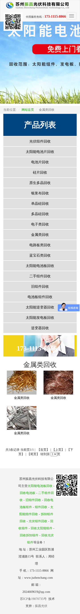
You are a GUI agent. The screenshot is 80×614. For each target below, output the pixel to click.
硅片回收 (40, 172)
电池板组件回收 (40, 297)
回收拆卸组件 (29, 535)
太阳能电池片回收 (40, 152)
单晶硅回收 (40, 203)
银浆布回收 (40, 193)
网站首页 (28, 109)
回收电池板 (27, 493)
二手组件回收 (40, 276)
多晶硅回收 (40, 214)
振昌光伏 (41, 606)
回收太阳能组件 (41, 528)
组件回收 (41, 507)
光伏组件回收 (40, 141)
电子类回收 (40, 224)
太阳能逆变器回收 (40, 307)
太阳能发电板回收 (40, 317)
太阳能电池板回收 (40, 266)
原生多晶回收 (40, 183)
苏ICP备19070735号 (34, 599)
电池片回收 (40, 162)
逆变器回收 (40, 328)
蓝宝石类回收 (40, 255)
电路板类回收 (40, 245)
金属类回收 (40, 235)
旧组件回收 (40, 286)
